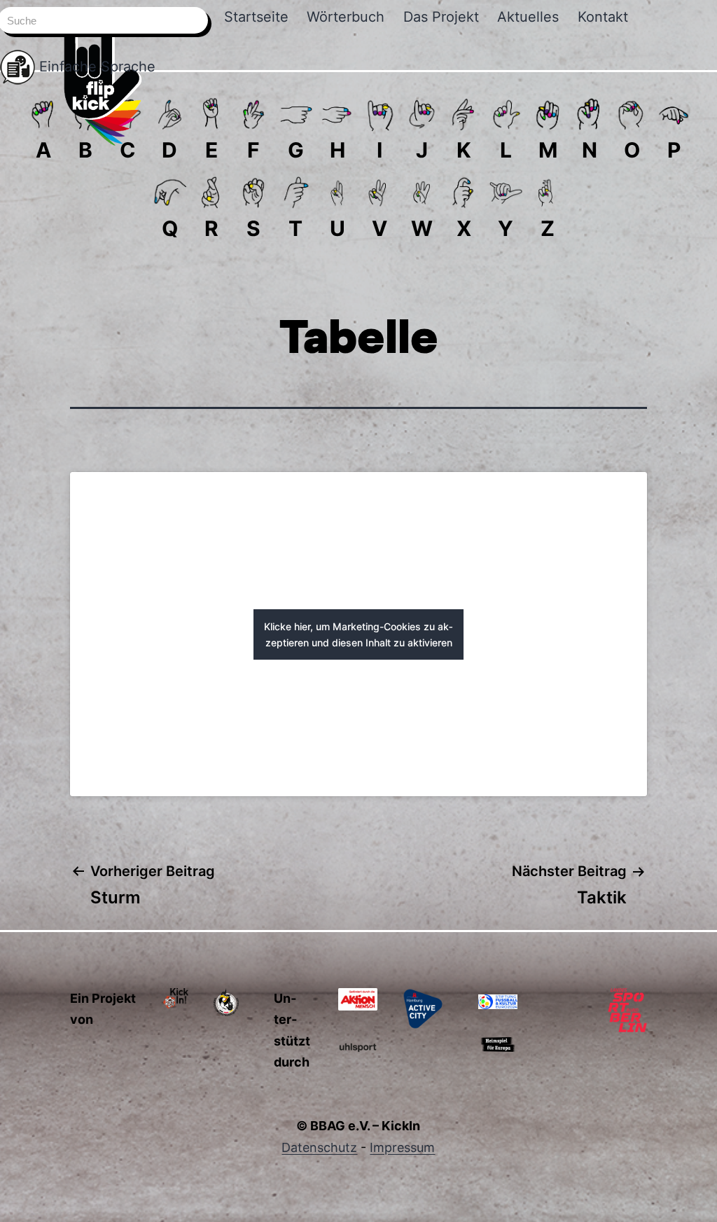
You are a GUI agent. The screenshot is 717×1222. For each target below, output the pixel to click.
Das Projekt (441, 16)
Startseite (256, 16)
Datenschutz (319, 1147)
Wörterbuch (345, 16)
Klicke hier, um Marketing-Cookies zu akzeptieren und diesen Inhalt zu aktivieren (358, 634)
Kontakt (603, 16)
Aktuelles (528, 16)
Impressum (402, 1147)
